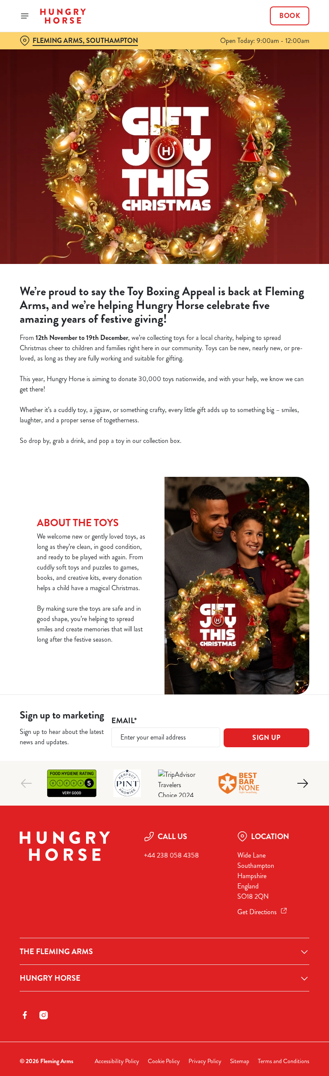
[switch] (124, 568)
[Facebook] (25, 1015)
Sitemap (239, 1061)
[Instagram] (44, 1015)
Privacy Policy (204, 1061)
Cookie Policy (164, 1061)
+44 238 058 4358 (171, 855)
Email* (124, 721)
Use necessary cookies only (162, 626)
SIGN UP (266, 738)
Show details (282, 599)
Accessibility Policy (117, 1061)
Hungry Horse (50, 978)
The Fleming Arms (56, 951)
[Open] (25, 16)
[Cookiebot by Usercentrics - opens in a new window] (281, 442)
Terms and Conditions (283, 1061)
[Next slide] (302, 783)
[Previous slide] (26, 783)
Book (289, 15)
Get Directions (257, 912)
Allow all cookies (268, 626)
